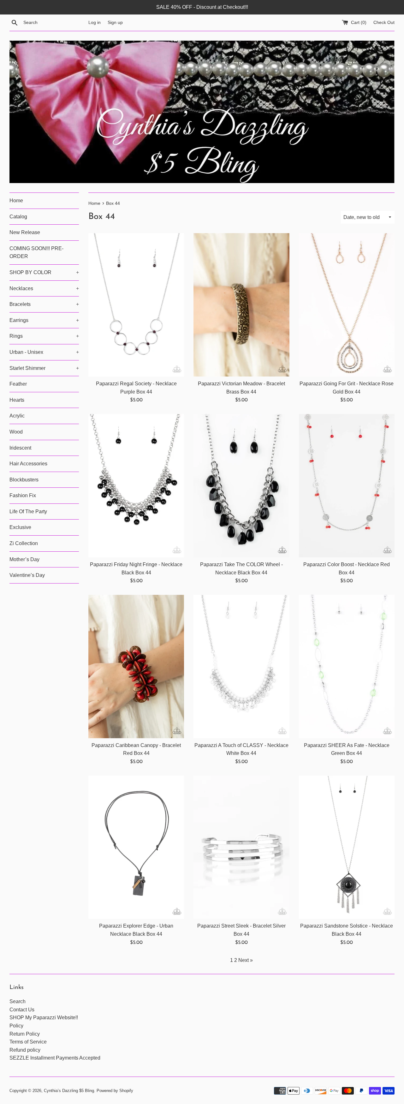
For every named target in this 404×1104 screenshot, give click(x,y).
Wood (16, 431)
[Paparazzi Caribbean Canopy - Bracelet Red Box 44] (136, 666)
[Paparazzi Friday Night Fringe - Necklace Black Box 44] (136, 485)
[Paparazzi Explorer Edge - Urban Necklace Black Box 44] (136, 847)
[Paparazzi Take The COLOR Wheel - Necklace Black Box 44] (241, 485)
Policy (16, 1025)
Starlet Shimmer (44, 368)
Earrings (44, 320)
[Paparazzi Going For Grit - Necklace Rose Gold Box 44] (347, 305)
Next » (245, 960)
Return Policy (24, 1034)
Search (17, 1001)
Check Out (384, 22)
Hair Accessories (28, 463)
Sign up (115, 22)
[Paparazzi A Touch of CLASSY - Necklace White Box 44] (241, 666)
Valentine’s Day (27, 575)
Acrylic (17, 415)
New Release (24, 232)
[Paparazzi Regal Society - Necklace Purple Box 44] (136, 305)
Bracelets (44, 304)
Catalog (18, 216)
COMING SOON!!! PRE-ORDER (36, 252)
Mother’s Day (24, 559)
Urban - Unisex (44, 352)
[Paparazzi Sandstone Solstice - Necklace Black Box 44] (347, 847)
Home (16, 200)
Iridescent (20, 448)
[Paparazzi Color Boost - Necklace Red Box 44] (347, 485)
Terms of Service (28, 1041)
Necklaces (44, 288)
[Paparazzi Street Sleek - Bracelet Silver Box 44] (241, 847)
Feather (18, 384)
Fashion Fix (22, 495)
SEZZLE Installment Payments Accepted (54, 1058)
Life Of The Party (28, 511)
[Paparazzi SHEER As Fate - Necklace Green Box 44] (347, 666)
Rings (44, 336)
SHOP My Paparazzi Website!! (43, 1017)
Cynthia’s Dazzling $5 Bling (69, 1090)
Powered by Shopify (115, 1090)
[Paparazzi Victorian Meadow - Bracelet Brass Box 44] (241, 305)
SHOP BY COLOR (44, 272)
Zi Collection (23, 543)
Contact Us (21, 1009)
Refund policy (24, 1050)
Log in (94, 22)
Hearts (16, 400)
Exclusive (20, 527)
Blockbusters (24, 479)
